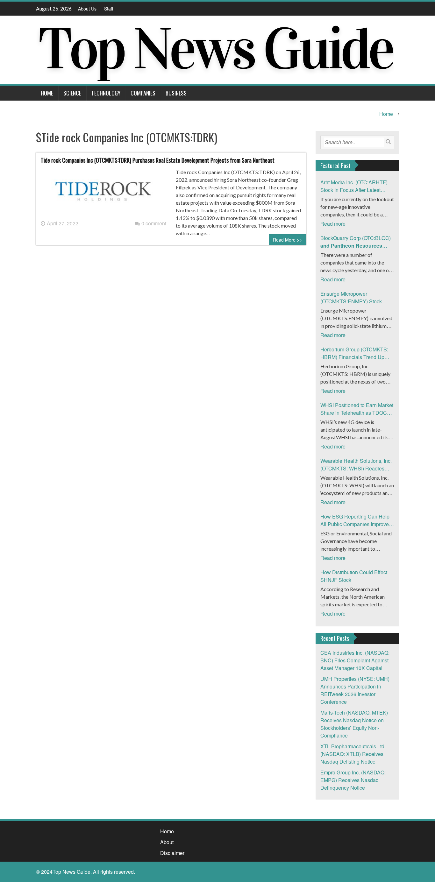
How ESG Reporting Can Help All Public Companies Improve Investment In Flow (354, 520)
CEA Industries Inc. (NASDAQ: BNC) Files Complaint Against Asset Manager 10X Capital (354, 660)
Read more (333, 223)
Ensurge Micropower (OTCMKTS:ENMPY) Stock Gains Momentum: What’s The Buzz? (354, 297)
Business (176, 93)
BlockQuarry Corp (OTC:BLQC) (355, 242)
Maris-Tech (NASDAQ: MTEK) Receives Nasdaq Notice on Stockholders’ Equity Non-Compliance (354, 724)
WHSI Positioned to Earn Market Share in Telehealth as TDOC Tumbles (356, 409)
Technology (105, 93)
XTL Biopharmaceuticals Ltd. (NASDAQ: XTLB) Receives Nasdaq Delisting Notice (353, 754)
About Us (87, 8)
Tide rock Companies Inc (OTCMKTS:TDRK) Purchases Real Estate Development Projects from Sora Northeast (158, 160)
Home (47, 93)
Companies (143, 93)
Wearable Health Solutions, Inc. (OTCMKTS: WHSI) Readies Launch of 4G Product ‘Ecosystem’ (356, 464)
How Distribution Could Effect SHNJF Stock (353, 575)
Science (72, 93)
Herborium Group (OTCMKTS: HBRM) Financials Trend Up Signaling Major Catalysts (354, 353)
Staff (108, 8)
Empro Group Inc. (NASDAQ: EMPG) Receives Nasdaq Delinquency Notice (353, 780)
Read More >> (287, 239)
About (167, 842)
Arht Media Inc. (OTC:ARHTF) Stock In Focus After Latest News (354, 186)
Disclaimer (172, 853)
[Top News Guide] (215, 49)
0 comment (153, 223)
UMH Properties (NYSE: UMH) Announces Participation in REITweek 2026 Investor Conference (354, 690)
